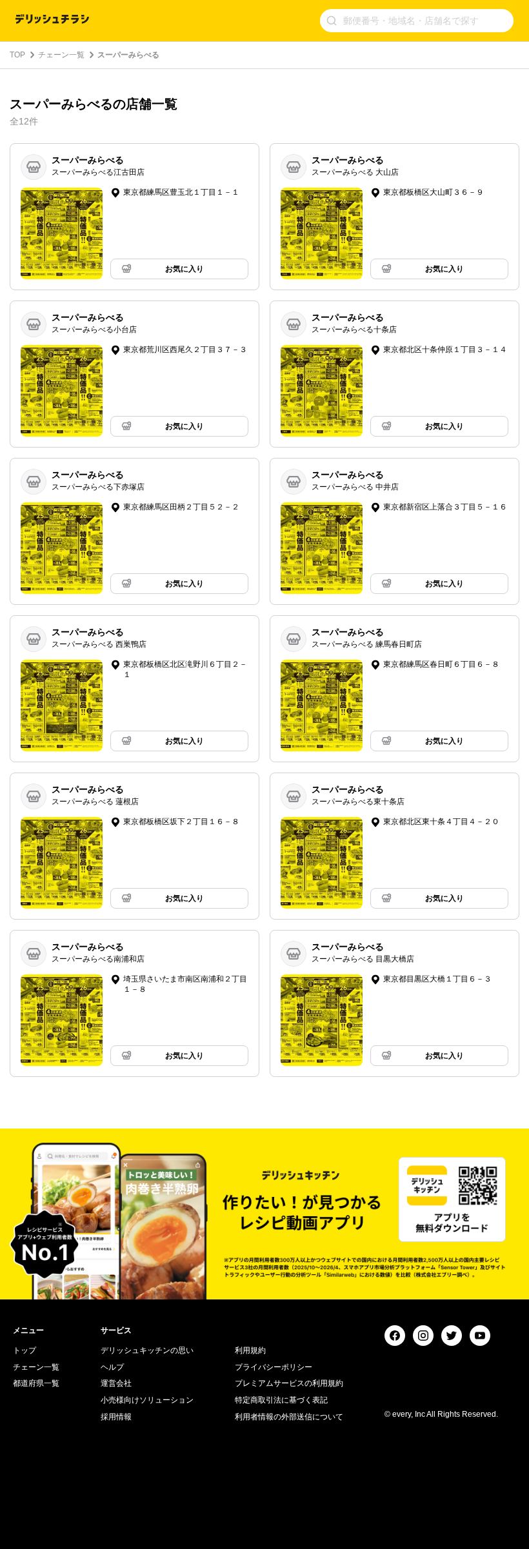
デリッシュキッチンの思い (147, 1350)
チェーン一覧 (61, 54)
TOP (17, 54)
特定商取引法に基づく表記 (281, 1400)
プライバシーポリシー (273, 1367)
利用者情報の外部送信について (289, 1416)
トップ (24, 1350)
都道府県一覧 (36, 1383)
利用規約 (250, 1350)
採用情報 (116, 1416)
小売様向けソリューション (147, 1400)
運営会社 (116, 1383)
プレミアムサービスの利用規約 (289, 1383)
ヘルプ (112, 1367)
